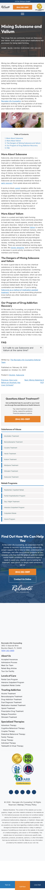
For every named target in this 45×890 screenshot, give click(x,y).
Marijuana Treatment (11, 465)
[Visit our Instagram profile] (17, 792)
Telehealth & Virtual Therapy (12, 746)
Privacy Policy (31, 805)
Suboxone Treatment (11, 477)
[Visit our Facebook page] (11, 792)
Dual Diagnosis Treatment (11, 702)
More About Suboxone (14, 138)
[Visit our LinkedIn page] (28, 792)
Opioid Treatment (8, 708)
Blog (10, 48)
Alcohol (12, 375)
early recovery (7, 183)
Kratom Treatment (10, 459)
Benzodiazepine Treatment (13, 442)
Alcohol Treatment (8, 693)
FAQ (7, 148)
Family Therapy (7, 737)
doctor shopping (17, 248)
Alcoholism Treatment (11, 436)
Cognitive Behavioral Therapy (13, 728)
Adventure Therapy (8, 725)
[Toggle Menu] (22, 14)
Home (3, 48)
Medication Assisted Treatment (13, 705)
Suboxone (20, 375)
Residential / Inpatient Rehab (14, 490)
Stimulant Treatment (11, 471)
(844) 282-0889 (22, 7)
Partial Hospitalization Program (14, 496)
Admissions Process (9, 662)
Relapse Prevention (8, 714)
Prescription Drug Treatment (12, 711)
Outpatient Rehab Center (11, 685)
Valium (32, 227)
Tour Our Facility (7, 671)
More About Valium (13, 141)
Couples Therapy (8, 731)
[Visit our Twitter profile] (22, 792)
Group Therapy (7, 740)
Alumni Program (9, 519)
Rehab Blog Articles (9, 668)
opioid (17, 188)
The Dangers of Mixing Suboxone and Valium (22, 143)
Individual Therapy (8, 743)
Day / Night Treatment (11, 501)
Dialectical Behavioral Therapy (13, 734)
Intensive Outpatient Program (14, 507)
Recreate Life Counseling (11, 101)
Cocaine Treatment (10, 448)
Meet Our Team (7, 665)
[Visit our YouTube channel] (34, 792)
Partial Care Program (9, 679)
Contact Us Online (22, 579)
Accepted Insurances (9, 659)
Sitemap (20, 805)
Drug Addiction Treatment (11, 699)
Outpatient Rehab (10, 513)
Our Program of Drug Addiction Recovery (21, 146)
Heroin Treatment (10, 453)
